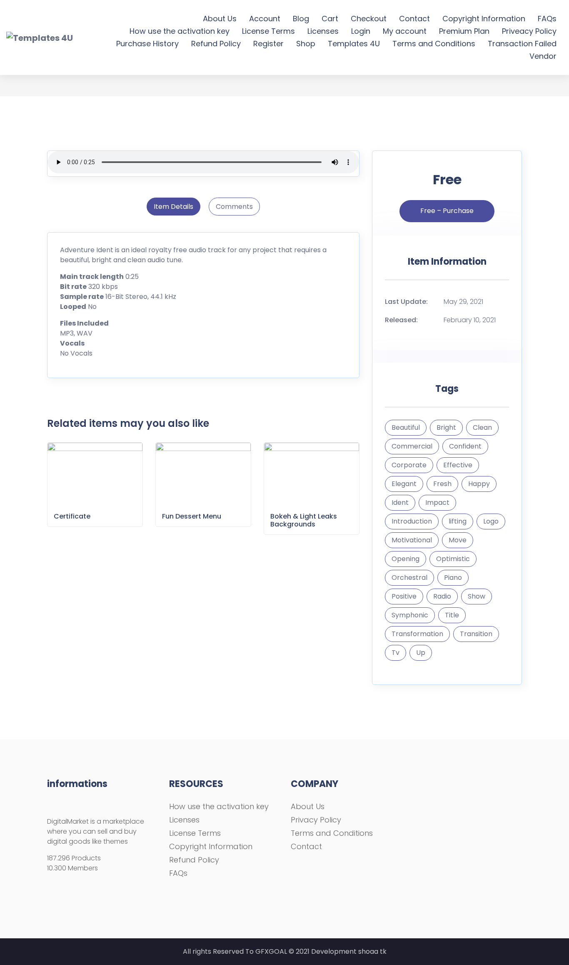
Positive (404, 596)
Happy (479, 484)
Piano (453, 577)
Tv (395, 652)
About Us (220, 18)
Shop (305, 43)
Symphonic (410, 615)
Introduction (412, 521)
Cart (330, 18)
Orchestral (409, 577)
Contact (414, 18)
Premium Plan (464, 31)
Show (476, 596)
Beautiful (406, 427)
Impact (437, 502)
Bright (446, 427)
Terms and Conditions (433, 43)
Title (452, 615)
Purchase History (147, 43)
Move (458, 540)
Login (360, 31)
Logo (491, 521)
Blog (301, 18)
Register (268, 43)
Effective (457, 465)
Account (264, 18)
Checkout (369, 18)
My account (405, 31)
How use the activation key (180, 31)
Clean (482, 427)
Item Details (173, 206)
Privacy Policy (316, 820)
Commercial (412, 446)
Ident (400, 502)
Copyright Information (483, 18)
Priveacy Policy (529, 31)
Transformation (417, 634)
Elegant (404, 484)
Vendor (543, 56)
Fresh (442, 484)
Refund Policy (216, 43)
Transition (476, 634)
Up (420, 652)
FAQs (547, 18)
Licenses (323, 31)
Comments (234, 206)
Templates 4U (354, 43)
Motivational (412, 540)
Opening (405, 559)
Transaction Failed (522, 43)
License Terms (268, 31)
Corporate (409, 465)
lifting (458, 521)
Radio (442, 596)
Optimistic (453, 559)
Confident (465, 446)
